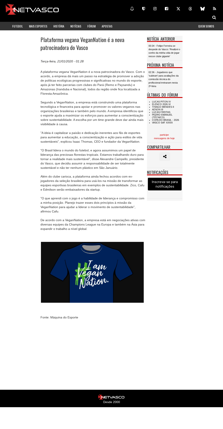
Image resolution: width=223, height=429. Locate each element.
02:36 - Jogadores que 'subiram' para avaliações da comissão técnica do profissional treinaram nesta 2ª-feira (164, 79)
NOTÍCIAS (75, 26)
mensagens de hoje (164, 138)
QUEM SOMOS (206, 26)
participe (164, 134)
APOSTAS (107, 26)
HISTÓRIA (58, 26)
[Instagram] (155, 8)
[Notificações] (132, 8)
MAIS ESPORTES (38, 26)
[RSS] (214, 8)
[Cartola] (144, 8)
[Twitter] (178, 8)
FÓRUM (91, 26)
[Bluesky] (202, 8)
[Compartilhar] (164, 156)
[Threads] (190, 8)
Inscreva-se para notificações (165, 184)
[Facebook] (166, 8)
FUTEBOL (17, 26)
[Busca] (214, 17)
